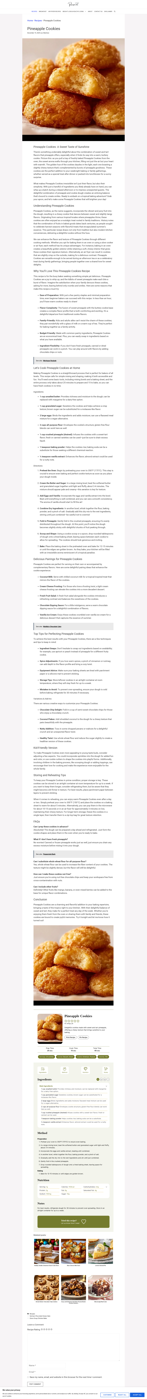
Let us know (65, 1223)
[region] (73, 1393)
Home (30, 20)
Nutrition (85, 1072)
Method (64, 1072)
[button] (65, 1021)
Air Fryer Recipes (54, 11)
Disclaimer (108, 11)
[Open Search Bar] (114, 11)
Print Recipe (70, 1037)
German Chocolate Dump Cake (40, 1316)
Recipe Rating (33, 1329)
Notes (106, 1072)
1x (98, 1079)
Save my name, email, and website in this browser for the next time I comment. (66, 1377)
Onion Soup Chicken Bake (38, 1318)
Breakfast (42, 11)
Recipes (34, 11)
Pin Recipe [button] (83, 1037)
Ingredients (42, 1072)
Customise (107, 1395)
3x (105, 1079)
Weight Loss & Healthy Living (73, 11)
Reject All (122, 1395)
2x (101, 1079)
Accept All (137, 1395)
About (90, 11)
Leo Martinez (44, 33)
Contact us (98, 11)
